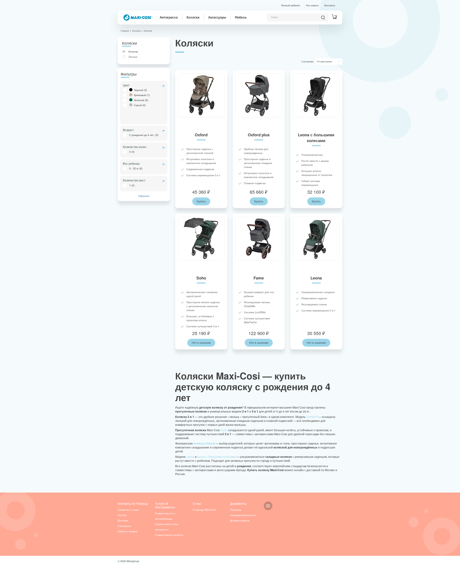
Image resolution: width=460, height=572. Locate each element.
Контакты (329, 5)
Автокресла (169, 17)
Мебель (241, 17)
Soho (223, 430)
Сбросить (143, 196)
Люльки (132, 56)
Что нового (312, 5)
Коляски (193, 17)
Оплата (122, 515)
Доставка (123, 520)
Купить (201, 201)
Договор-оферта (239, 520)
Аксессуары (217, 17)
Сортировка (307, 61)
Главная (125, 30)
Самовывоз (124, 526)
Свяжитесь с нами (128, 509)
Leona (190, 457)
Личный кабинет (290, 5)
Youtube (268, 506)
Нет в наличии (201, 343)
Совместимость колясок (169, 535)
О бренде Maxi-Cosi (204, 509)
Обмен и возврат (128, 531)
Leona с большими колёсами (216, 457)
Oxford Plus (313, 417)
